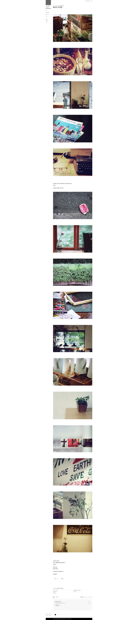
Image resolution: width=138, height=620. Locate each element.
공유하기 (81, 597)
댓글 (54, 597)
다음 (50, 615)
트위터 (84, 597)
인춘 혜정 (54, 588)
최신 (47, 615)
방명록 (88, 619)
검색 (46, 22)
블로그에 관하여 (87, 1)
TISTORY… (86, 619)
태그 (89, 619)
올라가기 (91, 619)
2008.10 (74, 591)
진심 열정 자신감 (58, 601)
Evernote (90, 597)
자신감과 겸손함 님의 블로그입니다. (60, 603)
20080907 (55, 591)
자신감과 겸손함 (58, 618)
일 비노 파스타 (55, 590)
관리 (91, 1)
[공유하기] (57, 579)
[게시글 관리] (58, 579)
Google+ (91, 597)
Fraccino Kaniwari (68, 618)
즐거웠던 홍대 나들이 (77, 590)
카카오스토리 (88, 597)
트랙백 (57, 597)
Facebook (86, 597)
